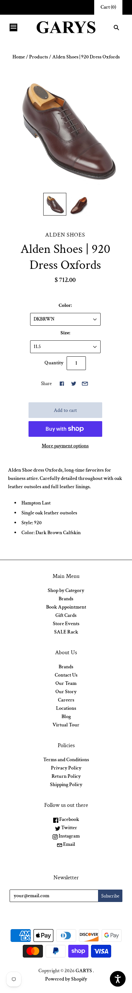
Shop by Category (66, 590)
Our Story (66, 691)
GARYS (84, 970)
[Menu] (13, 27)
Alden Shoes (65, 235)
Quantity (54, 363)
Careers (66, 700)
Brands (66, 598)
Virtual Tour (66, 725)
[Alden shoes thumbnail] (54, 204)
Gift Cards (66, 615)
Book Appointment (66, 607)
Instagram (69, 836)
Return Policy (66, 776)
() (108, 7)
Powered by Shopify (66, 979)
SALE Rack (66, 632)
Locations (66, 708)
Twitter (68, 827)
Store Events (66, 623)
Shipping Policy (66, 784)
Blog (66, 716)
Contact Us (66, 675)
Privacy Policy (66, 768)
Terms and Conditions (66, 759)
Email (68, 844)
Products (38, 57)
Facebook (68, 819)
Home (18, 57)
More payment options (65, 446)
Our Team (66, 683)
